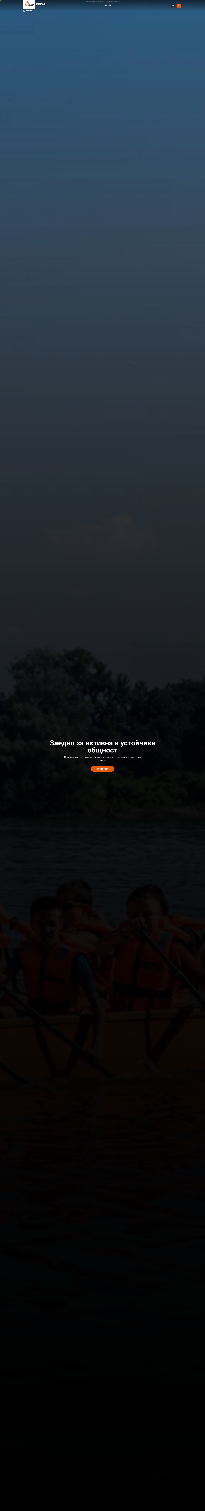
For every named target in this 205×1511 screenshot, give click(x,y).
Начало (29, 11)
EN (173, 6)
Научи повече (102, 769)
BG (179, 6)
